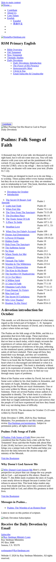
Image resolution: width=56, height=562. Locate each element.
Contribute (12, 10)
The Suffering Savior (15, 247)
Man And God (12, 293)
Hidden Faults (12, 241)
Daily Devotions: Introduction (27, 63)
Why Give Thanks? (14, 300)
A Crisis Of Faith (13, 283)
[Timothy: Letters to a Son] (2, 152)
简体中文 (18, 23)
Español (17, 21)
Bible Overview (14, 49)
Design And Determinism (17, 234)
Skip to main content (11, 2)
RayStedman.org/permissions (22, 423)
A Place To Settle (14, 222)
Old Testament (14, 52)
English (10, 18)
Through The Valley (14, 260)
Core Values (13, 15)
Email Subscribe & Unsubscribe (28, 73)
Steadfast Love (13, 227)
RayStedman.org (17, 37)
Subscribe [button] (5, 534)
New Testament (14, 55)
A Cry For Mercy (13, 277)
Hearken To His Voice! (16, 303)
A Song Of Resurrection (16, 267)
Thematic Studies (15, 57)
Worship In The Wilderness (18, 264)
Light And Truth (13, 206)
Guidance (9, 257)
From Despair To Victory (17, 290)
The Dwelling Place (15, 215)
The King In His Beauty (16, 270)
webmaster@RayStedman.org (15, 550)
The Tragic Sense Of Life (18, 219)
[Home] (5, 5)
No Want (9, 251)
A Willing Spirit (12, 280)
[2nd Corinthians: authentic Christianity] (2, 132)
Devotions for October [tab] (17, 191)
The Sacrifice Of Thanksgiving (19, 274)
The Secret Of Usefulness (17, 296)
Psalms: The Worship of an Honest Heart (26, 508)
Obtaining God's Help (15, 287)
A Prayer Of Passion (14, 238)
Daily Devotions (15, 60)
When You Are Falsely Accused (21, 231)
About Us (11, 13)
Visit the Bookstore (10, 458)
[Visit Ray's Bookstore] (16, 437)
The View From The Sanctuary (20, 212)
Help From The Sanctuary (17, 244)
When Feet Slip (13, 209)
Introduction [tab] (13, 194)
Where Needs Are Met (15, 254)
